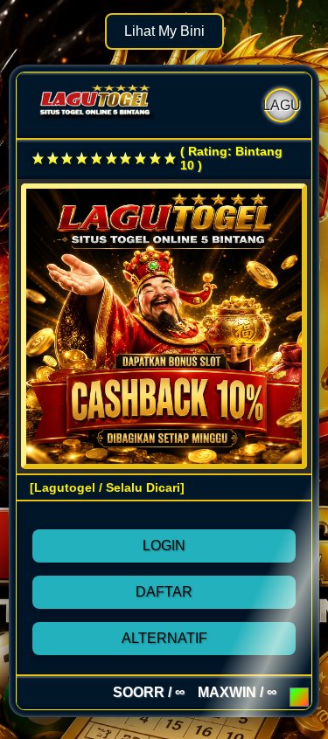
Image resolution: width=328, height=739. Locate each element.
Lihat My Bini (164, 31)
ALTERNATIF (164, 638)
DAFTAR (164, 591)
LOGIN (164, 545)
